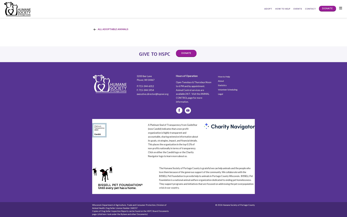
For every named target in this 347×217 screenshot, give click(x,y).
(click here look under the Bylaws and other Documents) (123, 214)
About (221, 81)
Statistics (222, 85)
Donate (327, 8)
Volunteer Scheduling (227, 89)
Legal (220, 94)
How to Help (282, 9)
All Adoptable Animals (113, 29)
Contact (310, 9)
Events (298, 9)
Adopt (268, 9)
